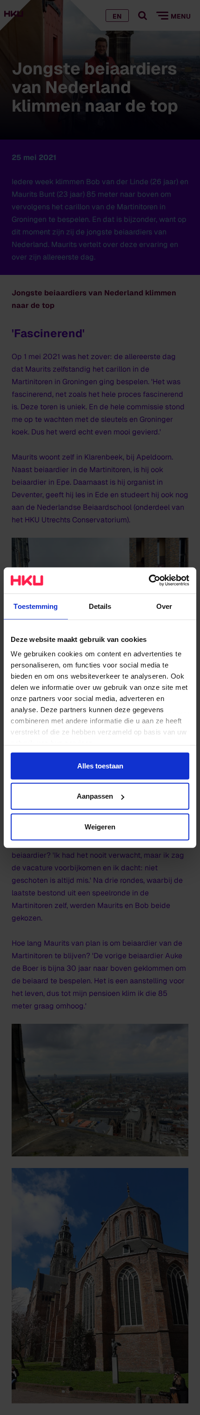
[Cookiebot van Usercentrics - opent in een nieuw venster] (148, 580)
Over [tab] (164, 606)
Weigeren (100, 826)
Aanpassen (95, 796)
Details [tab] (100, 606)
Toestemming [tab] (35, 606)
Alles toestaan (100, 765)
